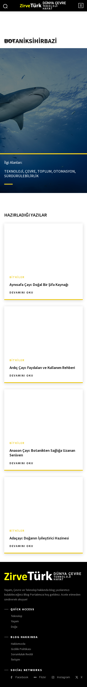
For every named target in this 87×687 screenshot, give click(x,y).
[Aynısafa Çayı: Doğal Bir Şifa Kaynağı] (43, 246)
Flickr (42, 677)
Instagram (63, 677)
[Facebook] (11, 677)
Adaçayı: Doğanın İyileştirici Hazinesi (39, 538)
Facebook (21, 677)
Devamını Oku (21, 292)
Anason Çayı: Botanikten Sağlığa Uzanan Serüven (42, 452)
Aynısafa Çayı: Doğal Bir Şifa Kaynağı (39, 284)
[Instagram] (53, 677)
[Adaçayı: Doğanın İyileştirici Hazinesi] (43, 500)
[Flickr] (35, 677)
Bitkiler (17, 277)
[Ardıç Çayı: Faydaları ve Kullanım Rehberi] (43, 329)
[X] (76, 677)
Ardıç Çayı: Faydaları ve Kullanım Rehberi (42, 367)
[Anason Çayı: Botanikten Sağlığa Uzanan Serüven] (43, 412)
